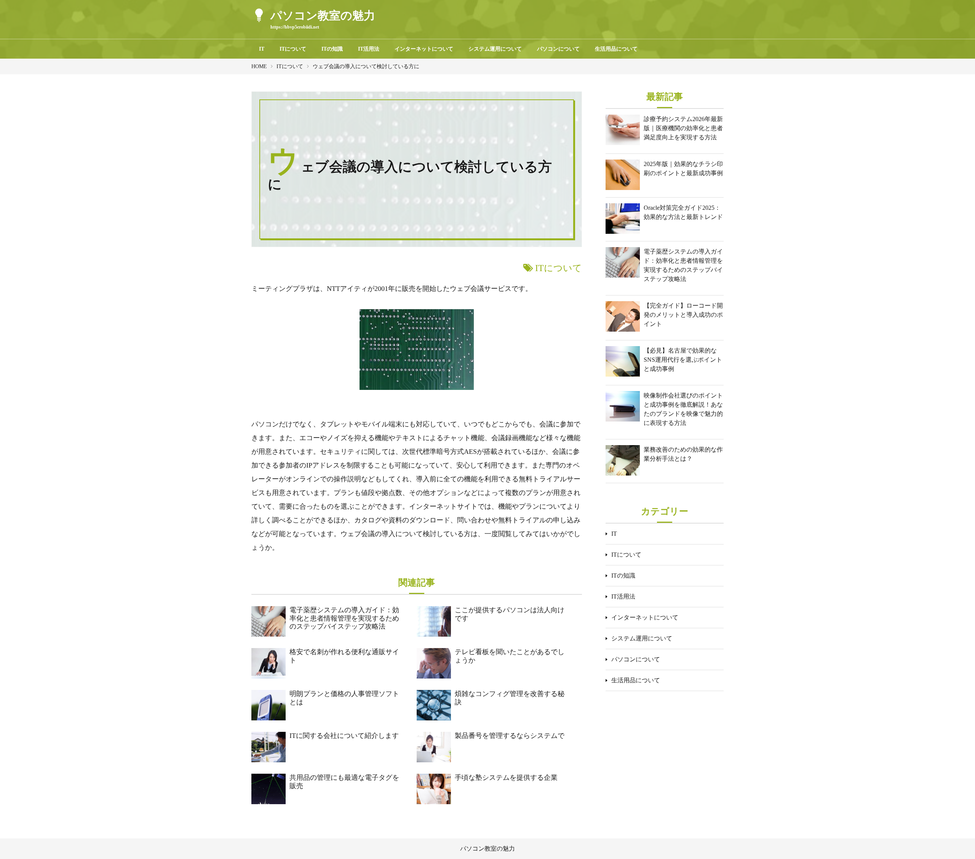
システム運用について (495, 49)
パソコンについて (558, 49)
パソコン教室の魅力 (487, 848)
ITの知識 (332, 49)
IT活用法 (368, 49)
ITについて (293, 49)
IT (261, 49)
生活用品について (616, 49)
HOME (259, 66)
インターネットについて (424, 49)
